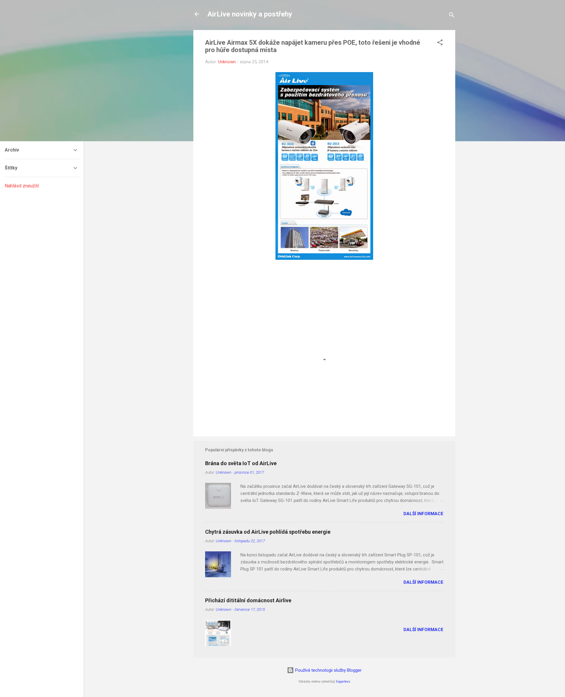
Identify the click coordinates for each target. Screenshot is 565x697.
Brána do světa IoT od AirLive (241, 463)
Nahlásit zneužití (22, 186)
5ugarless (343, 681)
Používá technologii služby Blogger (328, 670)
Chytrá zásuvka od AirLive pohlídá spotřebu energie (267, 532)
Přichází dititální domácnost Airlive (248, 600)
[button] (439, 43)
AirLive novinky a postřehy (249, 14)
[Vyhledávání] (451, 16)
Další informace (423, 513)
